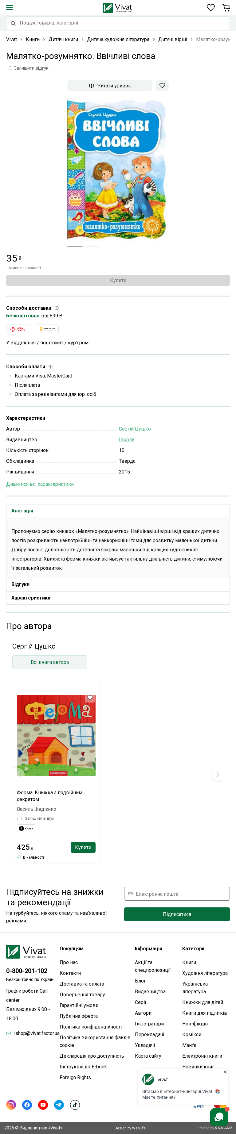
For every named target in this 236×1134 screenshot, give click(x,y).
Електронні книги (202, 1056)
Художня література (205, 973)
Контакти (70, 973)
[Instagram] (11, 1105)
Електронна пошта (157, 894)
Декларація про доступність (92, 1056)
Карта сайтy (148, 1056)
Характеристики (30, 598)
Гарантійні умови (79, 1005)
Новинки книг (198, 1067)
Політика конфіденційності (91, 1027)
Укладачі (145, 1045)
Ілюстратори (149, 1024)
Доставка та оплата (82, 984)
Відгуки (20, 584)
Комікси (191, 1034)
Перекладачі (149, 1034)
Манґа (189, 1045)
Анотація (22, 511)
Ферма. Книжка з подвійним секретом (49, 796)
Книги (189, 962)
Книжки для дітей (202, 1002)
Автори (143, 1013)
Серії (140, 1002)
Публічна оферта (79, 1016)
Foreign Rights (75, 1077)
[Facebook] (27, 1105)
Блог (140, 981)
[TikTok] (75, 1105)
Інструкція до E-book (83, 1067)
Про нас (69, 962)
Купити (118, 280)
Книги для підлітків (204, 1013)
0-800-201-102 (26, 971)
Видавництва (150, 991)
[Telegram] (59, 1105)
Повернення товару (82, 995)
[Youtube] (43, 1105)
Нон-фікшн (195, 1024)
